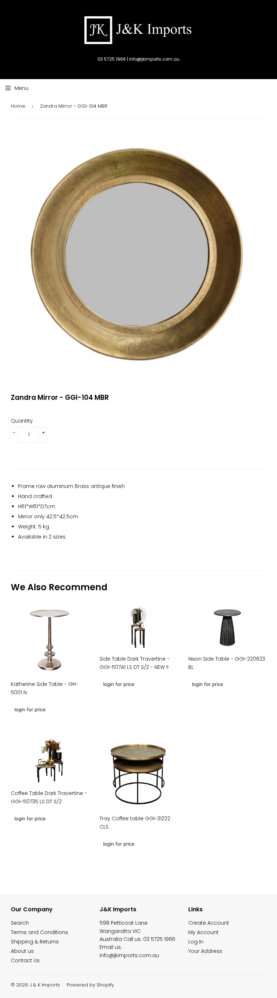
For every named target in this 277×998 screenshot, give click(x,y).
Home (18, 106)
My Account (203, 932)
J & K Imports (45, 984)
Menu (21, 88)
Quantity (22, 420)
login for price (30, 709)
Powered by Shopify (90, 984)
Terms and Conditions (39, 932)
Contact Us (25, 960)
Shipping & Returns (35, 941)
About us (22, 951)
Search (20, 922)
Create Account (208, 922)
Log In (195, 941)
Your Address (205, 951)
